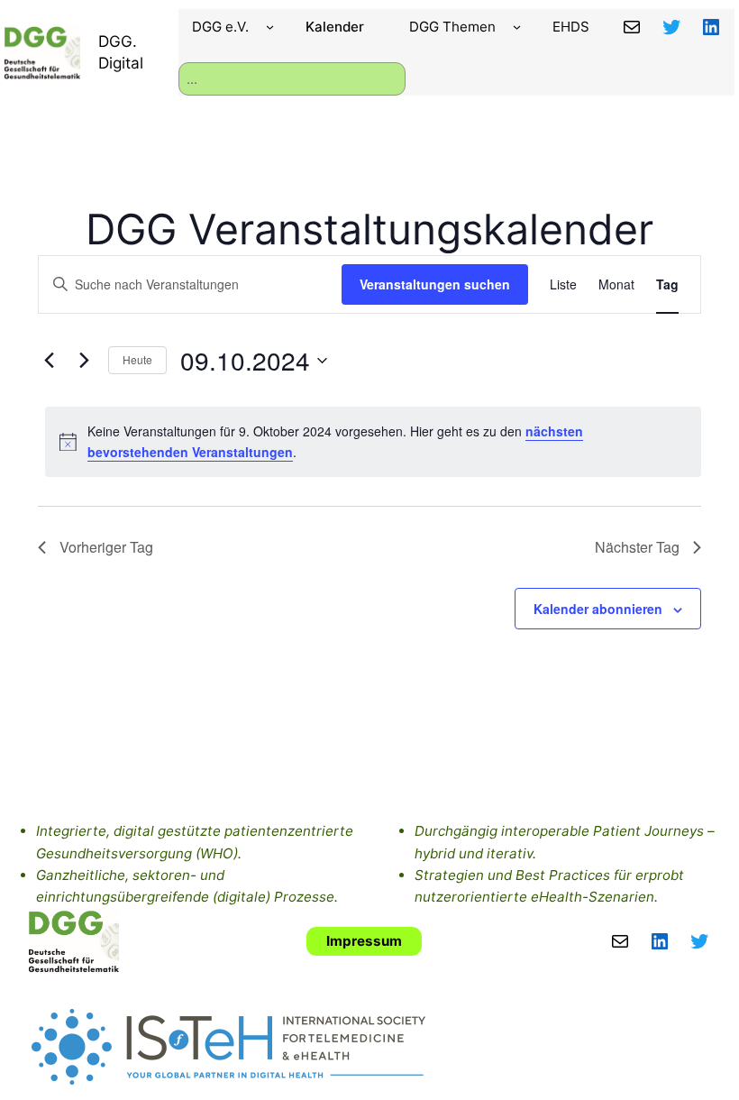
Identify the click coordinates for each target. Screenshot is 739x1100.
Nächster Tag (637, 546)
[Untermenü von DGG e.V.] (270, 27)
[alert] (373, 441)
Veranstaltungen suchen (435, 284)
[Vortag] (48, 360)
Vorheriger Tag (106, 546)
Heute (137, 359)
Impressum (364, 940)
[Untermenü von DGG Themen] (517, 27)
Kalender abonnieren (598, 609)
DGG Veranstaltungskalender (369, 229)
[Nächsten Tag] (84, 360)
